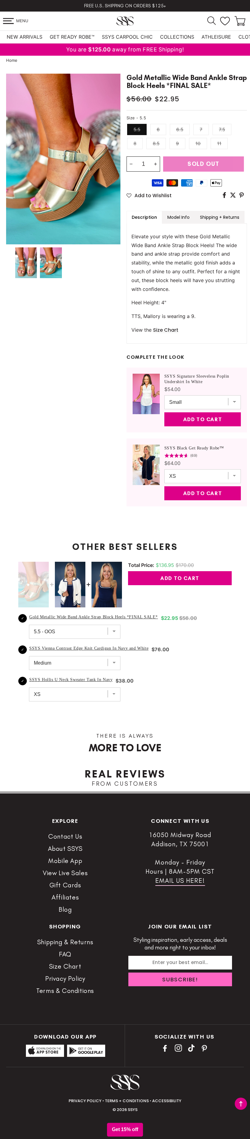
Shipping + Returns (219, 217)
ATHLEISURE (216, 37)
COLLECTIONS (177, 37)
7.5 (222, 129)
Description (144, 217)
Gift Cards (65, 885)
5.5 (137, 129)
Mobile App (65, 861)
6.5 (179, 129)
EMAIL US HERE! (180, 880)
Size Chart (65, 966)
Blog (65, 909)
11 (219, 143)
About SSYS (65, 848)
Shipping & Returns (65, 942)
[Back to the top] (241, 1104)
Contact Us (65, 836)
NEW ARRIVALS (24, 37)
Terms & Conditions (65, 990)
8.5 (156, 143)
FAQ (65, 954)
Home (11, 60)
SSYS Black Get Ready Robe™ (194, 448)
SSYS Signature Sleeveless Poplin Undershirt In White (196, 379)
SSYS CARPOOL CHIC (127, 37)
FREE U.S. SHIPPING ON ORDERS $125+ (125, 6)
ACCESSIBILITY (166, 1101)
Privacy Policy (65, 978)
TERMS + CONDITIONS (127, 1101)
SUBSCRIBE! (180, 979)
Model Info (178, 217)
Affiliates (65, 897)
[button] (8, 21)
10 (198, 143)
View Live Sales (65, 873)
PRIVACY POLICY (85, 1101)
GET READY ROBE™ (72, 37)
